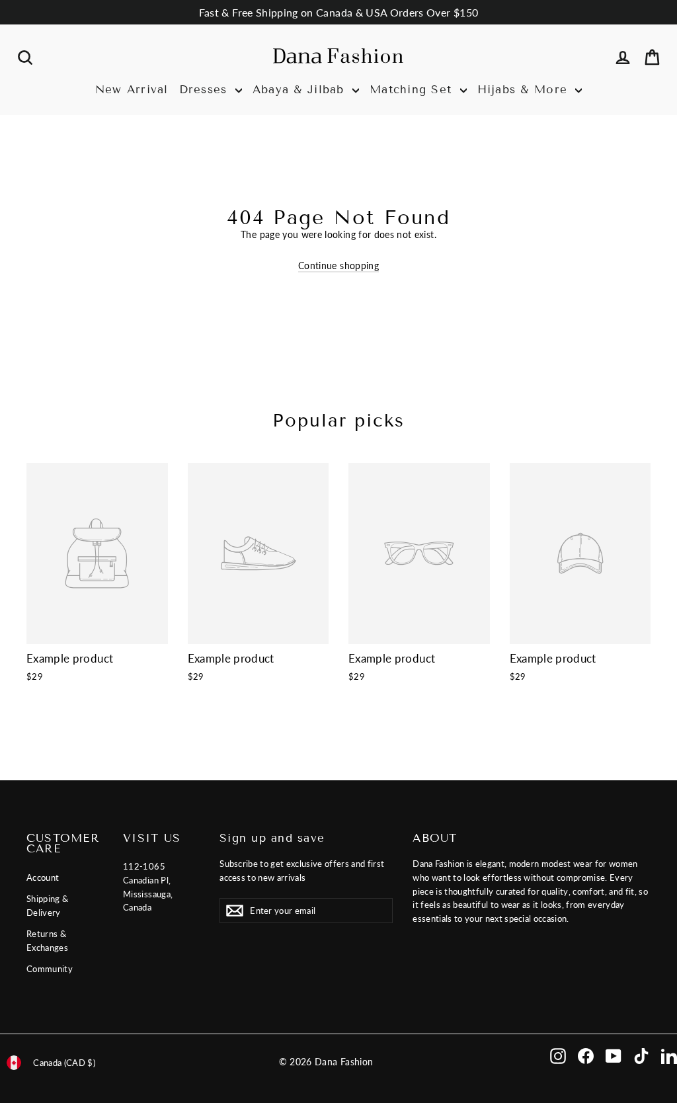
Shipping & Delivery (47, 905)
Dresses (205, 90)
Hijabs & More (525, 90)
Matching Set (413, 90)
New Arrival (132, 90)
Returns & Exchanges (47, 940)
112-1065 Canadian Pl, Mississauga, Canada (148, 887)
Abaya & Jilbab (301, 90)
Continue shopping (338, 265)
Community (49, 968)
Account (42, 877)
